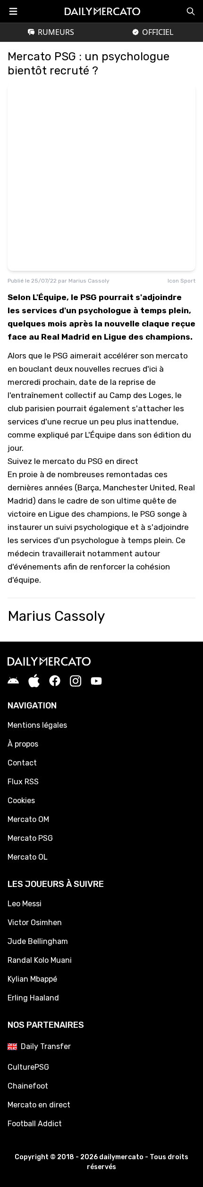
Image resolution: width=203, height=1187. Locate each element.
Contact (22, 762)
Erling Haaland (33, 997)
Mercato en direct (39, 1104)
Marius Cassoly (89, 280)
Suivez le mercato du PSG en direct (73, 461)
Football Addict (35, 1123)
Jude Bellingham (38, 941)
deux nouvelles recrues (97, 369)
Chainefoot (28, 1085)
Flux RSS (23, 781)
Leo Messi (25, 903)
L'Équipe (100, 434)
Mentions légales (37, 725)
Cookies (21, 800)
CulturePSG (28, 1067)
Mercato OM (28, 819)
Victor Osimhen (35, 922)
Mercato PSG (30, 838)
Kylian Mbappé (32, 979)
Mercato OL (28, 857)
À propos (23, 744)
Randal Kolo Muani (40, 960)
